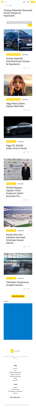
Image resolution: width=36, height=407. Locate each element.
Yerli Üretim (11, 141)
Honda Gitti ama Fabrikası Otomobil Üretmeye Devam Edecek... (15, 238)
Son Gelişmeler (15, 389)
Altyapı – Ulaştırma (15, 374)
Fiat (15, 370)
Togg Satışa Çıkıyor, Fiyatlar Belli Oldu (15, 105)
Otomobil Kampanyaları (15, 372)
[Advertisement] (18, 321)
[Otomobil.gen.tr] (15, 351)
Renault (15, 368)
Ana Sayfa (6, 5)
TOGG (15, 378)
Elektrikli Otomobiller (15, 376)
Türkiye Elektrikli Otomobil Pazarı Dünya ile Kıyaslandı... (18, 61)
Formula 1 (15, 380)
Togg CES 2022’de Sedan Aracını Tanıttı (16, 147)
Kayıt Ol (33, 1)
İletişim (15, 393)
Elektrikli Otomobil (13, 54)
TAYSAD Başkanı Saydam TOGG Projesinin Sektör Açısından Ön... (14, 192)
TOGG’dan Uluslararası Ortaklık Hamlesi (17, 284)
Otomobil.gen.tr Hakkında (15, 391)
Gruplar (15, 387)
